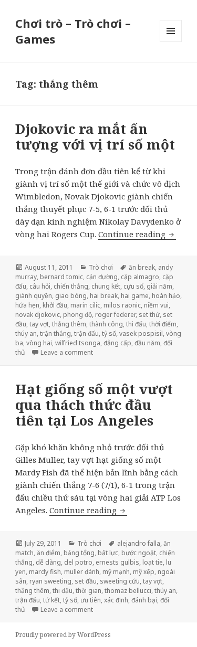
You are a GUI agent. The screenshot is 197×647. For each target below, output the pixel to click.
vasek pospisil (141, 333)
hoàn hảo (166, 295)
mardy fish (45, 571)
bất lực (108, 552)
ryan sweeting (50, 581)
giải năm (159, 286)
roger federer (115, 314)
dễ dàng (48, 562)
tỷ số (109, 333)
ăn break (142, 267)
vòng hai (39, 342)
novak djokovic (37, 314)
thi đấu (136, 324)
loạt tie (152, 562)
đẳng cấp (117, 342)
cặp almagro (140, 276)
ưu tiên (90, 600)
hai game (135, 295)
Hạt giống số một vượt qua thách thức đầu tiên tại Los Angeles (94, 404)
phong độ (77, 314)
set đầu (86, 581)
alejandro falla (138, 543)
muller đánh (81, 571)
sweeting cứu (120, 581)
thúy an (26, 333)
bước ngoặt (138, 552)
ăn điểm (48, 552)
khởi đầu (55, 305)
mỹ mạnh (116, 571)
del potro (78, 562)
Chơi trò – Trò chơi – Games (73, 31)
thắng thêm (69, 324)
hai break (104, 295)
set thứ (149, 314)
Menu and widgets (171, 41)
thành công (106, 324)
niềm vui (156, 305)
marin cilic (85, 305)
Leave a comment (66, 352)
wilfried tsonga (77, 342)
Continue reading (137, 234)
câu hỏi (39, 286)
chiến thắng (71, 286)
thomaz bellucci (128, 590)
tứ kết (51, 600)
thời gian (88, 590)
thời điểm (163, 324)
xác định (116, 600)
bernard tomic (61, 276)
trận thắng (55, 333)
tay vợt (39, 324)
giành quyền (33, 295)
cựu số (133, 286)
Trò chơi (101, 267)
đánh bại (144, 600)
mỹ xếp (143, 571)
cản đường (102, 276)
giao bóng (71, 295)
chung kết (105, 286)
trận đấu (86, 333)
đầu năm (147, 342)
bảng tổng (79, 552)
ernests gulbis (117, 562)
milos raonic (122, 305)
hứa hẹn (27, 305)
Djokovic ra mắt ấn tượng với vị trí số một (95, 136)
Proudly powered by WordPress (63, 634)
